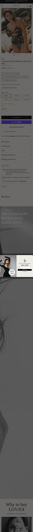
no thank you (25, 271)
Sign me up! (25, 269)
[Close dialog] (32, 255)
